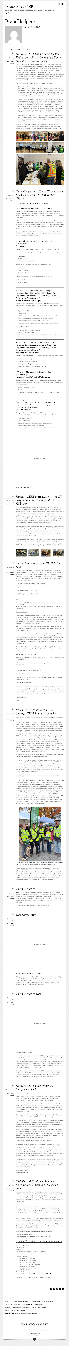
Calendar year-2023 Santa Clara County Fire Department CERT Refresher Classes (39, 195)
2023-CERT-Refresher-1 (21, 487)
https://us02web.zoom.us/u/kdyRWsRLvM (40, 1274)
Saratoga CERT (34, 1333)
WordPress (30, 1335)
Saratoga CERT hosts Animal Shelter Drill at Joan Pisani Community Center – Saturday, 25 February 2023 (40, 57)
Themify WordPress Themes (39, 1335)
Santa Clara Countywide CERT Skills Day (38, 565)
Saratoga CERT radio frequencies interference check (35, 1088)
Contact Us (46, 1330)
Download (29, 487)
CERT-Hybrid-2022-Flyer (21, 1052)
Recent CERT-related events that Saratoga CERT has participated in (36, 712)
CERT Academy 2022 (28, 994)
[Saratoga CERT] (20, 6)
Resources (37, 1330)
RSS (8, 13)
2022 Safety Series (26, 915)
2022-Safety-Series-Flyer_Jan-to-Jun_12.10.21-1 (26, 973)
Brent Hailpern (10, 61)
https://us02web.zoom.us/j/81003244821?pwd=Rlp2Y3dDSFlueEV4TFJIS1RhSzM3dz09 (39, 1242)
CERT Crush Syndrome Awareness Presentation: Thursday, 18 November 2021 (37, 1185)
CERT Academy (25, 889)
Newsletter (28, 1330)
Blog (12, 63)
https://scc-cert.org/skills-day (23, 682)
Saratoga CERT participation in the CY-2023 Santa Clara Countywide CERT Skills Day (39, 500)
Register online (20, 892)
